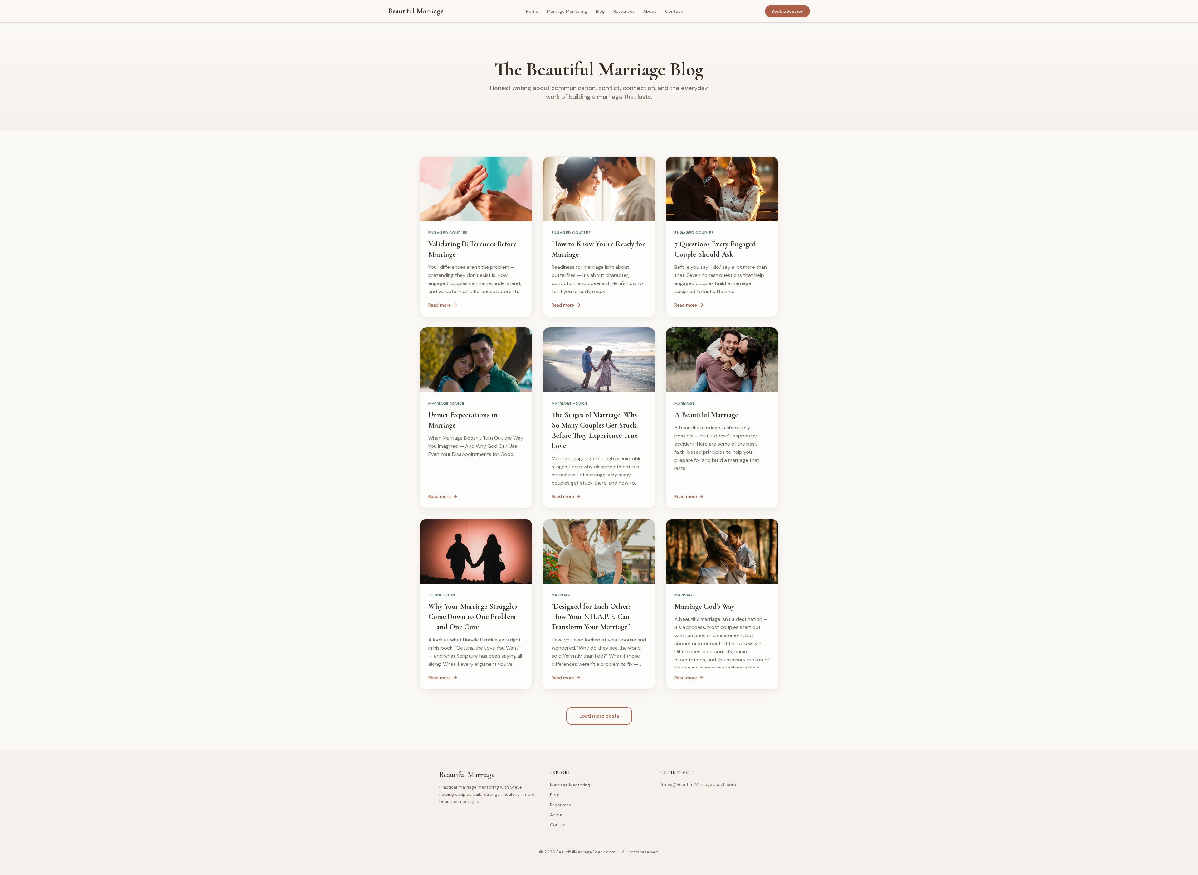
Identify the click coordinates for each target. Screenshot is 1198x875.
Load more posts (599, 716)
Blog (600, 11)
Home (532, 11)
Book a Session (787, 11)
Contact (674, 11)
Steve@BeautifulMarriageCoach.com (698, 784)
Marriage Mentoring (567, 11)
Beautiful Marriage (416, 11)
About (649, 11)
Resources (624, 11)
